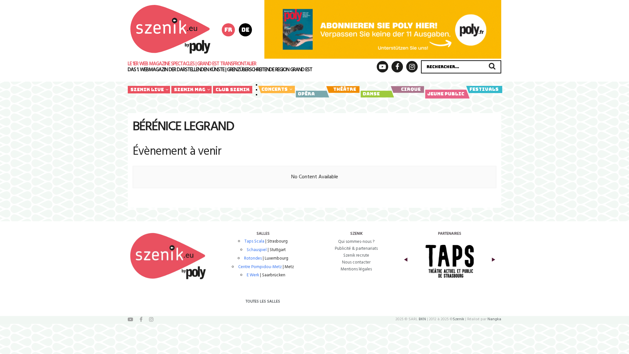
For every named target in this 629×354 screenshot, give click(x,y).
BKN (422, 319)
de (245, 29)
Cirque (411, 89)
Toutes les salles (263, 301)
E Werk (253, 275)
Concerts (274, 89)
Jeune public (445, 94)
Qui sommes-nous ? (356, 241)
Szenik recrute (356, 255)
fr (228, 29)
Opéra (306, 94)
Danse (371, 94)
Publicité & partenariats (356, 248)
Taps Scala (254, 241)
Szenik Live (147, 89)
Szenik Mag (189, 89)
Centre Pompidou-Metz (260, 267)
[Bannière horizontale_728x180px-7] (382, 29)
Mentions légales (356, 269)
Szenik (458, 319)
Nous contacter (356, 262)
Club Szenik (233, 89)
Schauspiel (257, 249)
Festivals (484, 89)
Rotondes (253, 258)
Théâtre (344, 89)
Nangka (494, 319)
